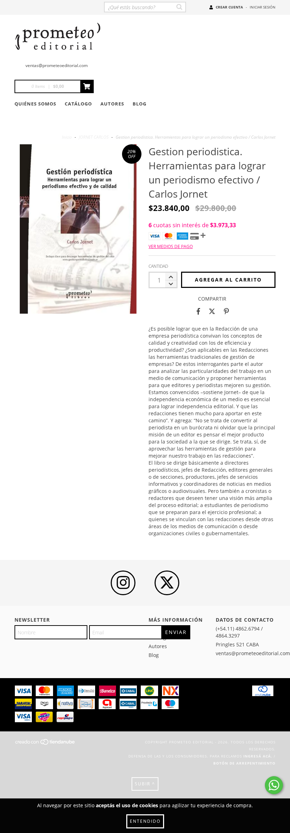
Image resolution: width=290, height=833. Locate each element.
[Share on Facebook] (198, 311)
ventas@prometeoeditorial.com (56, 65)
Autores (112, 104)
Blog (139, 104)
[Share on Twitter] (212, 311)
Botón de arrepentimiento (244, 763)
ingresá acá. (257, 756)
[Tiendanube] (45, 744)
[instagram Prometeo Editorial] (123, 583)
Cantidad (158, 266)
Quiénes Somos (35, 104)
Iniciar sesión (263, 7)
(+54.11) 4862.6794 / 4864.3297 (239, 632)
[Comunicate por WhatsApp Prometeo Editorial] (274, 785)
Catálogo (78, 104)
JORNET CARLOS (94, 137)
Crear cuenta (229, 7)
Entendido (145, 821)
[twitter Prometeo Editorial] (167, 583)
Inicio (67, 137)
